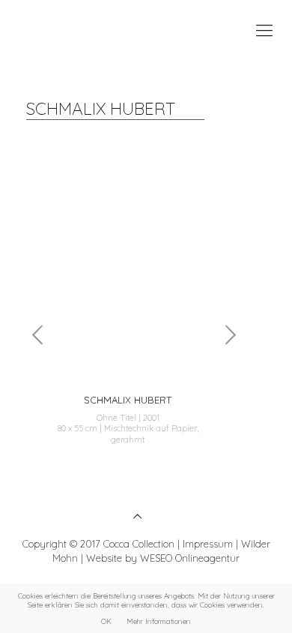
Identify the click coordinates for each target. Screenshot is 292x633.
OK (106, 621)
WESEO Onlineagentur (190, 558)
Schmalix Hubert (127, 400)
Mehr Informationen (159, 621)
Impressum (208, 544)
